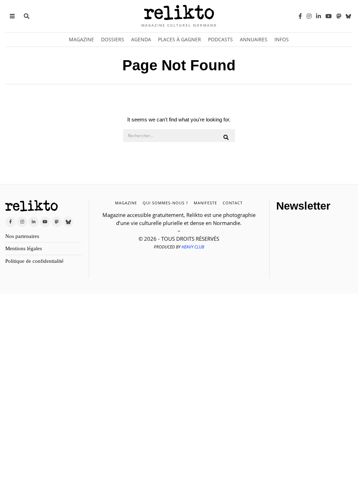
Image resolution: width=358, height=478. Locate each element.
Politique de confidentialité (34, 261)
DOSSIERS (112, 39)
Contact (233, 202)
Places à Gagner (179, 39)
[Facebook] (300, 16)
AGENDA (141, 39)
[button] (226, 137)
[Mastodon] (339, 16)
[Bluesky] (348, 16)
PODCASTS (220, 39)
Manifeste (205, 202)
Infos (281, 39)
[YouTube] (329, 16)
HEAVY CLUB (192, 247)
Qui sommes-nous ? (165, 202)
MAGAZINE (126, 202)
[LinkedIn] (318, 16)
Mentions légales (23, 248)
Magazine (81, 39)
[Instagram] (309, 16)
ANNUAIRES (253, 39)
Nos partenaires (22, 236)
